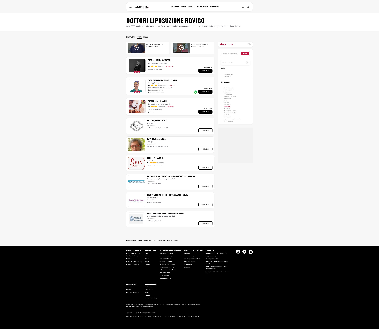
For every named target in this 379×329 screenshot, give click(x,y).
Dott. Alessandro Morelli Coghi (162, 80)
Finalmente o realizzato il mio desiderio (216, 253)
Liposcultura (227, 104)
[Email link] (251, 252)
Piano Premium (149, 289)
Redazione (129, 289)
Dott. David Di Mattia (132, 256)
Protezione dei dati (131, 316)
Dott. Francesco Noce (156, 139)
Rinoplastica (227, 117)
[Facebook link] (244, 252)
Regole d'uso (142, 316)
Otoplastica (227, 115)
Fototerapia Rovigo (165, 272)
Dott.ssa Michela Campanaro (134, 261)
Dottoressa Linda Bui (157, 101)
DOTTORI (183, 7)
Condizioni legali (170, 316)
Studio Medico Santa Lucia (133, 253)
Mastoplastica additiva (230, 110)
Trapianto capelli (228, 121)
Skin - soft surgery (156, 157)
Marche (147, 292)
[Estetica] (142, 7)
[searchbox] (231, 53)
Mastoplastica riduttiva (230, 113)
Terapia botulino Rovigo (166, 253)
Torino (147, 261)
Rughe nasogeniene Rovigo (167, 264)
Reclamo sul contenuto (132, 292)
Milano (147, 256)
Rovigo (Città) (227, 76)
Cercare (245, 53)
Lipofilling (226, 102)
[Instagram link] (238, 252)
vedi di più (171, 179)
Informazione (130, 37)
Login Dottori (148, 287)
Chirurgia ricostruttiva (230, 96)
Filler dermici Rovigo (165, 258)
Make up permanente (190, 256)
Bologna (147, 264)
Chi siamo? (129, 287)
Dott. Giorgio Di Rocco (132, 264)
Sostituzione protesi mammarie (232, 119)
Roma (146, 253)
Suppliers (147, 295)
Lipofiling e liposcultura (212, 258)
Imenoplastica (188, 264)
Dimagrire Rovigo (164, 275)
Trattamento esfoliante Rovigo (168, 270)
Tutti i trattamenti (228, 88)
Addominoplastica (229, 90)
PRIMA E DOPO (214, 7)
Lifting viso (227, 100)
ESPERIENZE (191, 7)
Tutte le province (228, 74)
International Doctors (151, 298)
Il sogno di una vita (211, 256)
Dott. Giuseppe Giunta (157, 120)
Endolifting (187, 267)
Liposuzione (227, 106)
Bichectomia (227, 92)
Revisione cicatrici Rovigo (167, 267)
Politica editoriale (181, 316)
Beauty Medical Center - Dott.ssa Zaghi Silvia (167, 194)
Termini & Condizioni (193, 316)
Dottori (139, 37)
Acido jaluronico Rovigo (166, 256)
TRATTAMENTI (175, 7)
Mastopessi (227, 108)
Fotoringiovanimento (189, 261)
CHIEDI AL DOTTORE (202, 7)
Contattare (205, 71)
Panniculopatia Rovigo (166, 261)
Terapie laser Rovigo (165, 278)
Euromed (128, 258)
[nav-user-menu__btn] (248, 7)
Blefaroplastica (228, 94)
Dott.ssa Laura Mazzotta (159, 60)
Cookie (149, 316)
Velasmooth (187, 253)
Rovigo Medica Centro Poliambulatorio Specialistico (171, 176)
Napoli (147, 258)
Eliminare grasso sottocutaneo (192, 258)
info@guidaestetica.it (149, 312)
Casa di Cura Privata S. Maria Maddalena (165, 213)
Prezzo (145, 37)
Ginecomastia (227, 98)
